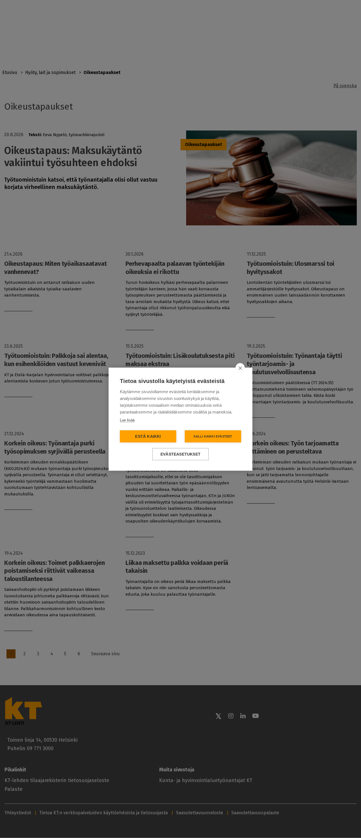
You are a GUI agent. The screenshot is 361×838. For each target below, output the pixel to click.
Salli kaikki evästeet (212, 436)
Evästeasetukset (180, 454)
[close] (240, 368)
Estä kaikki (148, 436)
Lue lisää (127, 420)
